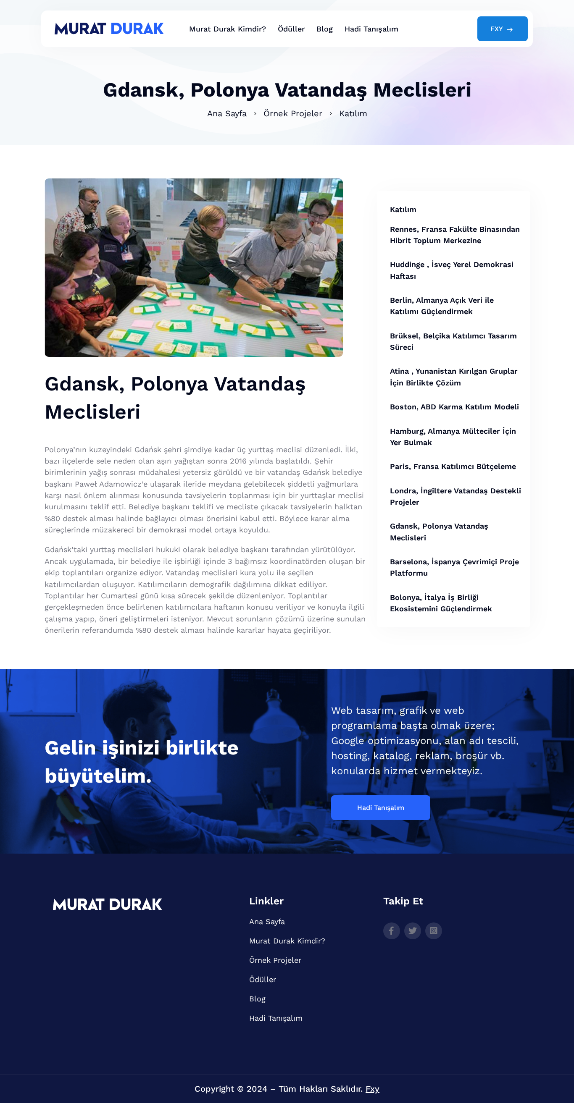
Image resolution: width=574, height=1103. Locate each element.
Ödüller (291, 28)
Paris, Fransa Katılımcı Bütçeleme (453, 466)
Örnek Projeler (292, 113)
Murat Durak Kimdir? (227, 28)
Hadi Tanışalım (371, 28)
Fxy (372, 1089)
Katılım (353, 113)
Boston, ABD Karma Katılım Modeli (454, 406)
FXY (496, 29)
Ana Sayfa (227, 113)
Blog (324, 28)
